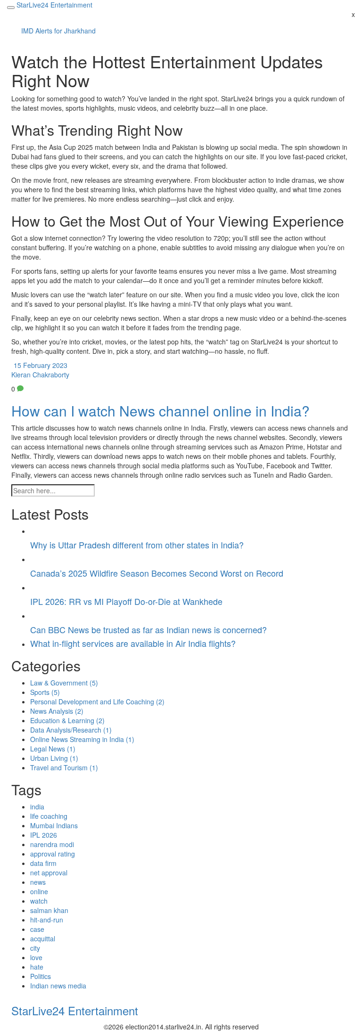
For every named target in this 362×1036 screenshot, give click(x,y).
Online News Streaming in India (82, 739)
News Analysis (56, 711)
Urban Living (54, 758)
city (35, 948)
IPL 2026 (43, 835)
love (36, 957)
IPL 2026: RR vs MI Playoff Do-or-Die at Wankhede (126, 601)
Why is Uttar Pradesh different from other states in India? (137, 544)
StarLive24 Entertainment (74, 1010)
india (37, 806)
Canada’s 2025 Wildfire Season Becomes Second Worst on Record (156, 573)
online (39, 891)
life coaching (48, 816)
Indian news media (58, 985)
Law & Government (64, 682)
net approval (48, 872)
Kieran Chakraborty (40, 374)
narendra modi (52, 844)
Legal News (52, 748)
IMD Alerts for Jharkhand (58, 30)
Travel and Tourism (64, 767)
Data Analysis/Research (71, 729)
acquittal (42, 938)
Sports (45, 692)
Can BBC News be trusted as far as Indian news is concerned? (148, 629)
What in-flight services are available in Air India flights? (133, 643)
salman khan (49, 910)
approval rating (52, 853)
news (38, 882)
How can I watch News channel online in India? (160, 410)
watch (39, 900)
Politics (40, 976)
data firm (43, 863)
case (37, 929)
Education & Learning (67, 720)
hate (36, 966)
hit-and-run (46, 919)
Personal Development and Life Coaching (97, 701)
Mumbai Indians (54, 825)
